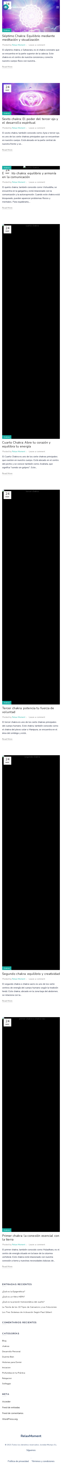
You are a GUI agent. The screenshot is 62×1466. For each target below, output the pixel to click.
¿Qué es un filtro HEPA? (13, 1296)
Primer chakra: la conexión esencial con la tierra (30, 1238)
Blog (4, 1340)
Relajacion (7, 1378)
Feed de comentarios (12, 1413)
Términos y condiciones (43, 1461)
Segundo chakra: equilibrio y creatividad (31, 974)
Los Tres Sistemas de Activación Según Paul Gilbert (27, 1312)
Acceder (6, 1401)
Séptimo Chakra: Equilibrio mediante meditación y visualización (28, 38)
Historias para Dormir (12, 1362)
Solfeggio (6, 1383)
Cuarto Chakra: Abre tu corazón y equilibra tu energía (26, 444)
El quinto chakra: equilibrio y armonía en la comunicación (29, 175)
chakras (7, 30)
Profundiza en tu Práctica (13, 1373)
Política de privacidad (18, 1461)
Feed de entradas (11, 1407)
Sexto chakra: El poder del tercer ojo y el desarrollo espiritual (30, 121)
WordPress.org (10, 1419)
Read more (7, 67)
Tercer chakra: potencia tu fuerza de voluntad (28, 710)
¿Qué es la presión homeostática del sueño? (23, 1302)
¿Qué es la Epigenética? (13, 1291)
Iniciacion (6, 1367)
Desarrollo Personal (11, 1351)
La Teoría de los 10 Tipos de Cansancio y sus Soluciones (29, 1307)
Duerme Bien (8, 1356)
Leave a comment (37, 45)
